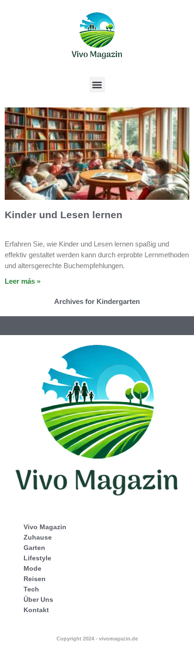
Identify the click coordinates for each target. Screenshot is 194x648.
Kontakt (36, 610)
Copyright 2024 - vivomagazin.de (97, 638)
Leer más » (22, 281)
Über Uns (38, 599)
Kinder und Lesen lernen (63, 214)
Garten (34, 547)
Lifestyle (37, 558)
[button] (97, 84)
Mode (32, 568)
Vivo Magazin (45, 527)
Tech (31, 589)
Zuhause (38, 537)
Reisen (35, 578)
